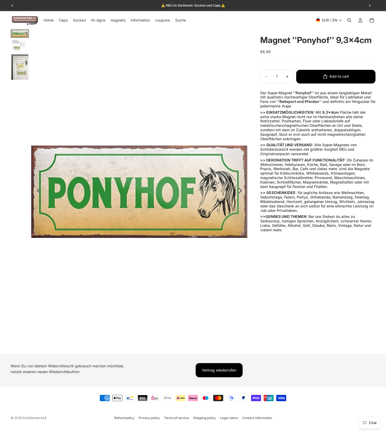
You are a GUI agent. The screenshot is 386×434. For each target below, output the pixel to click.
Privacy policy (149, 418)
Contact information (257, 418)
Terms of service (176, 418)
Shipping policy (204, 418)
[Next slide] (242, 191)
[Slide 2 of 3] (19, 45)
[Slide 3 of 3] (19, 67)
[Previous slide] (37, 191)
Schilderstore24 (34, 418)
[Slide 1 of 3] (19, 33)
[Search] (349, 20)
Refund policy (124, 418)
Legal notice (229, 418)
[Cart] (372, 20)
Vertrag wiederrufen (219, 370)
